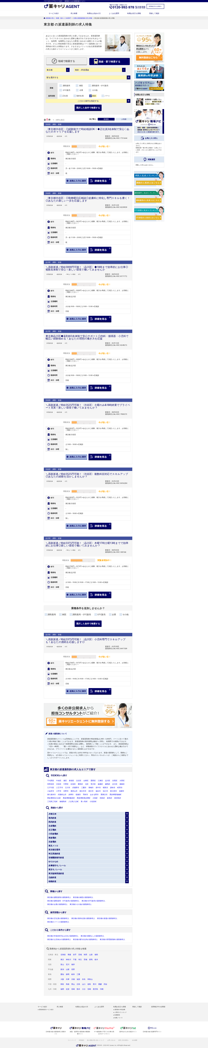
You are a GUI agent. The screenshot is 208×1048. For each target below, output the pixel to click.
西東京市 (104, 794)
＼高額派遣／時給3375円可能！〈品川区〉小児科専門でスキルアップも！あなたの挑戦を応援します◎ (86, 640)
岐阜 (73, 974)
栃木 (96, 959)
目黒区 (114, 780)
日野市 (65, 791)
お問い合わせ (111, 1040)
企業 (81, 90)
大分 (83, 989)
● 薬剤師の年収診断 (119, 1009)
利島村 (102, 798)
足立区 (114, 784)
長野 (73, 969)
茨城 (85, 959)
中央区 (58, 780)
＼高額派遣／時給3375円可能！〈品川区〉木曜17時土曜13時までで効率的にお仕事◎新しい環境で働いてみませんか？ (87, 544)
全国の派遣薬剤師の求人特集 (82, 18)
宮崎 (89, 989)
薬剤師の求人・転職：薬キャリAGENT (58, 18)
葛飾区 (122, 784)
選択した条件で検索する (88, 107)
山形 (91, 955)
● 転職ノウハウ (118, 1017)
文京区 (78, 780)
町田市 (119, 787)
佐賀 (67, 989)
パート (107, 96)
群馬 (91, 959)
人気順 (123, 119)
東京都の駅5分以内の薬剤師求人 (85, 939)
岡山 (73, 984)
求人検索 (74, 13)
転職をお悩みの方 (94, 13)
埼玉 (80, 959)
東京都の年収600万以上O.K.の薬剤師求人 (62, 936)
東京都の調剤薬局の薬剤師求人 (59, 897)
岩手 (74, 955)
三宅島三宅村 (52, 801)
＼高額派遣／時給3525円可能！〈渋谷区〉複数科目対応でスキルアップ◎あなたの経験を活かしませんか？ (87, 475)
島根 (67, 984)
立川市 (67, 787)
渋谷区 (58, 784)
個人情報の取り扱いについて (95, 1040)
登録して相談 (154, 13)
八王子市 (59, 787)
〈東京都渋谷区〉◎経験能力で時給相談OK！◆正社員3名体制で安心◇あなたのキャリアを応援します (87, 130)
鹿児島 (95, 989)
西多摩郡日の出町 (54, 798)
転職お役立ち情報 (134, 13)
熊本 (78, 989)
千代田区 (50, 780)
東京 (62, 959)
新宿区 (71, 780)
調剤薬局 (66, 86)
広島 (78, 984)
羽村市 (85, 794)
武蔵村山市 (62, 794)
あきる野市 (94, 794)
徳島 (89, 984)
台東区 (85, 780)
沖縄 (101, 989)
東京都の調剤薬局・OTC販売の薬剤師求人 (63, 901)
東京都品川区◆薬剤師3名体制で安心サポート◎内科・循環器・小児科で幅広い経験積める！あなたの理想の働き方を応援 (87, 337)
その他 (95, 90)
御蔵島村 (63, 801)
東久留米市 (51, 794)
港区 (65, 780)
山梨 (67, 969)
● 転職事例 (116, 1015)
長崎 (73, 989)
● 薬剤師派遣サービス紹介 (46, 1009)
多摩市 (71, 794)
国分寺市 (83, 791)
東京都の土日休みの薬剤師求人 (59, 939)
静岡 (67, 974)
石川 (67, 964)
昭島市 (105, 787)
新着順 (106, 119)
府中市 (98, 787)
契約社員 (80, 96)
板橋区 (100, 784)
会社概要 (134, 1040)
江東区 (100, 780)
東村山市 (74, 791)
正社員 (65, 96)
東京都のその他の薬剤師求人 (81, 904)
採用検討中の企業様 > (155, 6)
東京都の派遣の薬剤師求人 (107, 918)
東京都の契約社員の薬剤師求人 (83, 918)
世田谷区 (50, 784)
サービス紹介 (54, 13)
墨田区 (93, 780)
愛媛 (100, 984)
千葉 (74, 959)
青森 (69, 955)
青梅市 (91, 787)
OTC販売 (66, 90)
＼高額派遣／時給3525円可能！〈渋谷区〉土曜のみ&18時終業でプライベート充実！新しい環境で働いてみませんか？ (88, 406)
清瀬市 (121, 791)
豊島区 (80, 784)
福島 (96, 955)
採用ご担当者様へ (123, 1040)
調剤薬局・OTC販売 (99, 86)
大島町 (95, 798)
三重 (78, 974)
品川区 (107, 780)
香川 (94, 984)
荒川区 (93, 784)
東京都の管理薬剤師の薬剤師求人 (112, 939)
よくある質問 (114, 13)
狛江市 (105, 791)
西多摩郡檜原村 (69, 798)
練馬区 (107, 784)
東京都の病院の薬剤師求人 (83, 897)
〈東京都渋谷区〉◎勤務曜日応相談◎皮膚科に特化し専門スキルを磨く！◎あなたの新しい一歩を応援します (88, 199)
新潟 (62, 969)
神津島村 (117, 798)
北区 (86, 784)
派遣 (94, 96)
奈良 (83, 979)
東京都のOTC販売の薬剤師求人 (93, 901)
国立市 (91, 791)
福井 (73, 964)
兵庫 (67, 979)
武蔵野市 (75, 787)
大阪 (62, 979)
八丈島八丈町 (73, 801)
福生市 (98, 791)
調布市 (112, 787)
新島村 (109, 798)
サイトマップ (72, 1040)
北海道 (63, 955)
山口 (83, 984)
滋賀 (78, 979)
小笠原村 (93, 801)
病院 (81, 86)
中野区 (65, 784)
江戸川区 (50, 787)
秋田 (85, 955)
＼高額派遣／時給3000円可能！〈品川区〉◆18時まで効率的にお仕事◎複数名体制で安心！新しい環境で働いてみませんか (87, 268)
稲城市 (78, 794)
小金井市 (50, 791)
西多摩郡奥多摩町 (83, 798)
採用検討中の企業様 (158, 1006)
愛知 (62, 974)
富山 (62, 964)
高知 (105, 984)
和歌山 (90, 979)
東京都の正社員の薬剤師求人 (58, 918)
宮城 (80, 955)
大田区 (122, 780)
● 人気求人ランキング (120, 1012)
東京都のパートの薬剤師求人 (58, 922)
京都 (73, 979)
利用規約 (81, 1040)
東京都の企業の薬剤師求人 (57, 904)
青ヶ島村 (84, 801)
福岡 (62, 989)
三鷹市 (83, 787)
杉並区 (73, 784)
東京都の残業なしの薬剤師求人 (92, 936)
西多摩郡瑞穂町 (115, 794)
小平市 (58, 791)
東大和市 (113, 791)
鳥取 (62, 984)
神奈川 (68, 959)
